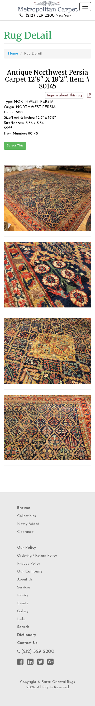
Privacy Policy (28, 564)
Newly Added (28, 524)
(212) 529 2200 (37, 651)
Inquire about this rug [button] (64, 95)
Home (13, 54)
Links (21, 619)
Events (22, 603)
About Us (25, 580)
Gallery (22, 611)
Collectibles (26, 516)
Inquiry (22, 595)
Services (23, 587)
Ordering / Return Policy (37, 556)
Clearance (25, 532)
